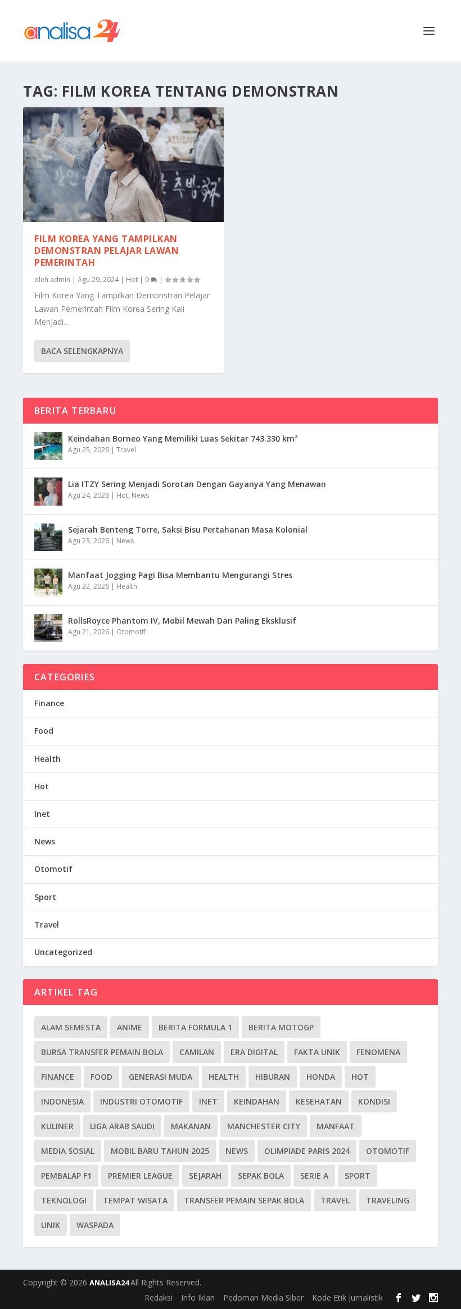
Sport (45, 897)
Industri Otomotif (141, 1101)
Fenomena (378, 1052)
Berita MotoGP (281, 1027)
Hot (132, 279)
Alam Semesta (71, 1027)
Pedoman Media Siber (263, 1297)
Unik (50, 1225)
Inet (42, 813)
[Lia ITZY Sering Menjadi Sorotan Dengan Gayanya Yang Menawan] (48, 492)
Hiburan (272, 1076)
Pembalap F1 (66, 1175)
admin (60, 279)
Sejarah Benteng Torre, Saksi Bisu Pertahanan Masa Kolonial (188, 529)
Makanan (191, 1126)
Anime (129, 1027)
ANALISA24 (109, 1283)
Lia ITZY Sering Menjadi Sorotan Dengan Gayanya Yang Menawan (197, 484)
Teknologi (64, 1200)
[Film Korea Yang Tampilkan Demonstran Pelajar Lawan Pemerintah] (123, 164)
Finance (49, 703)
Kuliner (57, 1126)
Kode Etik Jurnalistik (347, 1297)
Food (43, 730)
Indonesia (62, 1101)
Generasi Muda (160, 1076)
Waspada (95, 1225)
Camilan (196, 1052)
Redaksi (158, 1297)
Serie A (314, 1175)
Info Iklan (198, 1297)
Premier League (140, 1175)
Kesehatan (319, 1101)
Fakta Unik (317, 1052)
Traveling (387, 1200)
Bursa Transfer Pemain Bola (102, 1052)
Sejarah (205, 1175)
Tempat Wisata (135, 1200)
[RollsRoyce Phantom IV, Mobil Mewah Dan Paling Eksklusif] (48, 628)
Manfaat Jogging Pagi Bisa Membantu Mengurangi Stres (180, 575)
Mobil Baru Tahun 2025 (160, 1151)
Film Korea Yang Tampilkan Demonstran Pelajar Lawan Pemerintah (106, 251)
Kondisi (374, 1101)
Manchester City (263, 1126)
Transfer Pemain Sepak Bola (244, 1200)
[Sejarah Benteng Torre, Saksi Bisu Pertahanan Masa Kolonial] (48, 537)
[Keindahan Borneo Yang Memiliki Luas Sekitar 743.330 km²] (48, 446)
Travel (126, 449)
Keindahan (256, 1101)
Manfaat (336, 1126)
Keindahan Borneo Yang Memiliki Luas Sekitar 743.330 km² (183, 438)
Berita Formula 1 (195, 1027)
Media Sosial (67, 1151)
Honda (320, 1076)
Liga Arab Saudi (122, 1126)
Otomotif (131, 632)
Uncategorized (63, 952)
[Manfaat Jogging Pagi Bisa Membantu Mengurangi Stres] (48, 583)
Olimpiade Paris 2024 (307, 1151)
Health (126, 586)
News (140, 495)
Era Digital (254, 1052)
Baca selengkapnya (82, 351)
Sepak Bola (261, 1175)
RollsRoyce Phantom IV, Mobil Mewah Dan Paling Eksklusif (182, 620)
